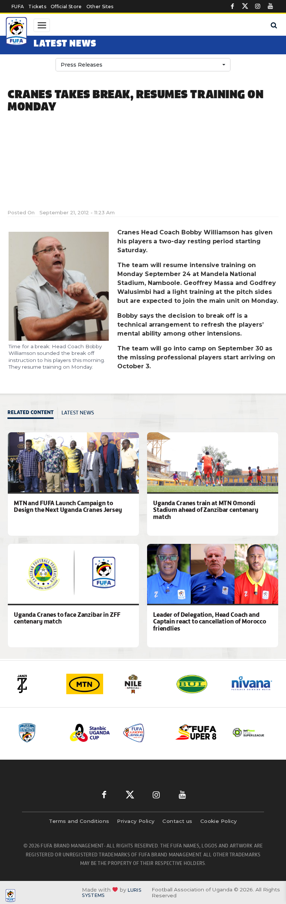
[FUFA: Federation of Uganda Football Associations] (17, 32)
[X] (245, 6)
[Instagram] (257, 6)
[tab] (32, 413)
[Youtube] (270, 6)
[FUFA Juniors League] (143, 732)
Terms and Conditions (79, 821)
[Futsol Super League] (249, 732)
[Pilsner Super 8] (196, 733)
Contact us (177, 821)
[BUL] (197, 684)
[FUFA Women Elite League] (38, 732)
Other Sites (100, 6)
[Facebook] (232, 6)
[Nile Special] (143, 684)
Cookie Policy (218, 821)
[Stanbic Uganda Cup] (90, 732)
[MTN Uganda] (89, 684)
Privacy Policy (136, 821)
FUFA (18, 6)
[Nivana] (252, 684)
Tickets (37, 6)
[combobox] (143, 64)
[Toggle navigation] (42, 25)
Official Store (66, 6)
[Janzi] (34, 684)
